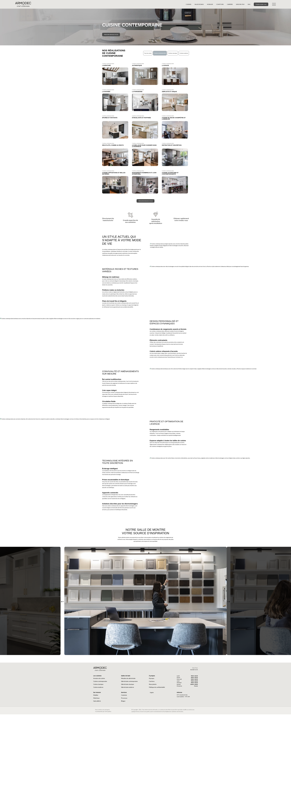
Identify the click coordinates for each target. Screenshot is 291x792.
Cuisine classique (172, 53)
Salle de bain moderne (127, 687)
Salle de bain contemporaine (129, 681)
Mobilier (210, 4)
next (228, 601)
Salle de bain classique (127, 684)
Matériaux (96, 698)
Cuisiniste (124, 695)
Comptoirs (220, 4)
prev (62, 601)
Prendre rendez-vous (261, 4)
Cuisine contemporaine (100, 681)
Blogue (123, 701)
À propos (151, 678)
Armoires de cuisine (99, 678)
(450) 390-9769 (240, 4)
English (152, 692)
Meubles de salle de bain (128, 678)
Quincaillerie (97, 701)
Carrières (152, 681)
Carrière (230, 4)
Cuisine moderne (183, 53)
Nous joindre (152, 684)
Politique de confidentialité (157, 687)
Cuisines (188, 4)
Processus (124, 698)
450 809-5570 (194, 669)
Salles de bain (199, 4)
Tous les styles (147, 53)
